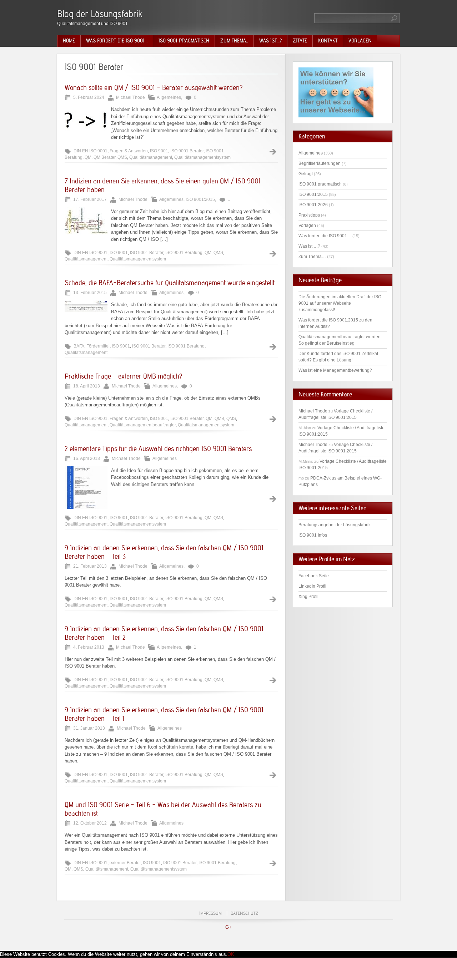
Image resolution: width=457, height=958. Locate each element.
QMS (122, 157)
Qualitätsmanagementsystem (202, 157)
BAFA (79, 346)
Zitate (300, 40)
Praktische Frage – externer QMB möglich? (123, 376)
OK (230, 954)
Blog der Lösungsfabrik (99, 13)
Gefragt (305, 173)
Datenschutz (244, 913)
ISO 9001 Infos (312, 535)
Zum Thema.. (234, 40)
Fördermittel (98, 346)
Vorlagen (360, 40)
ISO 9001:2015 (200, 199)
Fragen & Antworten (129, 150)
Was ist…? (270, 40)
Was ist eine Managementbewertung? (335, 370)
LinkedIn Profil (312, 586)
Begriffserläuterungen (319, 163)
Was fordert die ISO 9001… (116, 40)
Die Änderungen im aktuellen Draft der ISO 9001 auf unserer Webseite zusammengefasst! (339, 303)
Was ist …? (309, 246)
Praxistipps (309, 215)
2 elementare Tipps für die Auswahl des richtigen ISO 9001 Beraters (158, 448)
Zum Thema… (312, 256)
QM (88, 157)
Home (69, 40)
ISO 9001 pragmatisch (184, 40)
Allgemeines (169, 97)
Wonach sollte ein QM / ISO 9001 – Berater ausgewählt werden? (154, 87)
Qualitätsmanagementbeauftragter (143, 424)
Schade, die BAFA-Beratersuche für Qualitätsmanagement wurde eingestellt (170, 282)
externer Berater (125, 862)
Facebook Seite (313, 575)
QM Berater (104, 157)
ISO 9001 (159, 150)
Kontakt (327, 40)
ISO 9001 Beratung (183, 252)
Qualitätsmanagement (150, 157)
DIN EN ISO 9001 (90, 150)
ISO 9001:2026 (313, 204)
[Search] (394, 18)
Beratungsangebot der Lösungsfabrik (334, 524)
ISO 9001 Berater (187, 150)
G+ (228, 927)
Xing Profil (308, 596)
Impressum (210, 913)
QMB (219, 418)
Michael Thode (312, 411)
